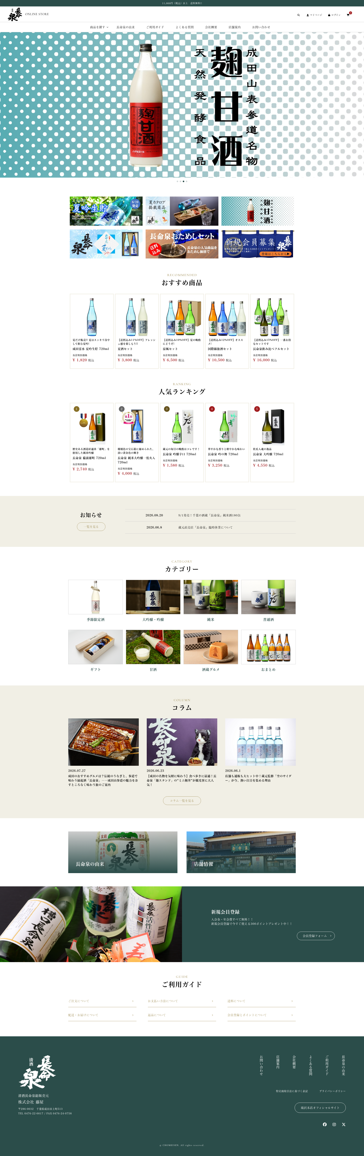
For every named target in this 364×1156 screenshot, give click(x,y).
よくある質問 (185, 27)
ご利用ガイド (155, 27)
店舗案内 (235, 27)
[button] (177, 181)
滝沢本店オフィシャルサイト (320, 1107)
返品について (157, 1015)
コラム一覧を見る (182, 800)
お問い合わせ (261, 27)
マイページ (316, 15)
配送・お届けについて (83, 1015)
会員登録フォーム (315, 935)
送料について (237, 1001)
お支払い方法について (163, 1001)
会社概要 (211, 27)
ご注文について (78, 1001)
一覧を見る (91, 526)
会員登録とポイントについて (247, 1015)
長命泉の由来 (126, 27)
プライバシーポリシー (332, 1091)
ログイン (336, 15)
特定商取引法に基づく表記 (292, 1091)
